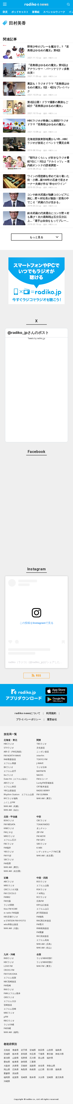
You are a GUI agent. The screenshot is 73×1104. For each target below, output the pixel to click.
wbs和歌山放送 (11, 924)
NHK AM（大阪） (12, 928)
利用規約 (51, 713)
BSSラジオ (41, 881)
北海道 (7, 1049)
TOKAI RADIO (43, 824)
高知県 (15, 1073)
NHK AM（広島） (44, 943)
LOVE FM (8, 966)
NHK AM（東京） (44, 798)
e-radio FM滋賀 (11, 912)
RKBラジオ (9, 958)
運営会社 (52, 719)
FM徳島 (40, 916)
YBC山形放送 (10, 790)
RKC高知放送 (42, 936)
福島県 (58, 1049)
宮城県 (33, 1049)
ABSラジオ (9, 782)
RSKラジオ (41, 889)
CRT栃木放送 (42, 786)
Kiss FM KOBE (10, 908)
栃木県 (15, 1053)
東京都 (50, 1053)
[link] (28, 332)
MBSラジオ (9, 885)
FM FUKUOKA (10, 973)
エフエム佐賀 (10, 977)
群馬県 (24, 1053)
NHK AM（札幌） (12, 806)
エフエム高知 (42, 940)
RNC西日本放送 (43, 920)
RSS (38, 675)
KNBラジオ (9, 828)
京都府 (24, 1065)
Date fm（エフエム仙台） (16, 778)
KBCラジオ (9, 962)
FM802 (7, 897)
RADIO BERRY (43, 790)
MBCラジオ (9, 1012)
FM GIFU (40, 839)
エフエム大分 (10, 1001)
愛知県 (7, 1061)
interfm (40, 755)
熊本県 (33, 1077)
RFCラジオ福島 (11, 798)
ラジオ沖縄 (9, 1024)
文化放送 (40, 747)
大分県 (41, 1077)
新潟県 (7, 1057)
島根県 (33, 1069)
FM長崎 (7, 985)
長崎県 (24, 1077)
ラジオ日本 (41, 767)
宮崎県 (50, 1077)
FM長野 (7, 863)
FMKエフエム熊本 (12, 993)
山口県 (41, 1069)
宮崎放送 (8, 1004)
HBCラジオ (9, 743)
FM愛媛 (40, 932)
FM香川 (40, 924)
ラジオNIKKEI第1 (44, 958)
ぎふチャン (41, 828)
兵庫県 (15, 1065)
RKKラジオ (9, 989)
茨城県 (7, 1053)
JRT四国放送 (42, 912)
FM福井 (7, 847)
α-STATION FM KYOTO (15, 920)
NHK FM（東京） (44, 966)
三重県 (33, 1061)
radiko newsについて (27, 713)
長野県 (24, 1057)
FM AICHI (40, 836)
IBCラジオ (8, 767)
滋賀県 (33, 1065)
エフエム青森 (10, 763)
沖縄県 (7, 1081)
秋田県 (41, 1049)
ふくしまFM (9, 802)
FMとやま (8, 832)
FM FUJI (7, 855)
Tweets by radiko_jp (36, 338)
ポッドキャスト (19, 11)
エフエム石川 (10, 839)
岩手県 (24, 1049)
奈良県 (41, 1065)
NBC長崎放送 (10, 981)
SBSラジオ (41, 843)
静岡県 (24, 1061)
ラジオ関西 (9, 904)
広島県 (15, 1069)
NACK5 (39, 775)
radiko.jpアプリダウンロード (36, 695)
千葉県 (41, 1053)
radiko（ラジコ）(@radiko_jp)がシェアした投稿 (36, 662)
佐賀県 (15, 1077)
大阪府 (7, 1065)
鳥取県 (24, 1069)
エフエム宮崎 (10, 1008)
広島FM (40, 901)
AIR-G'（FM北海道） (13, 751)
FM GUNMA (42, 794)
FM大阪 (7, 901)
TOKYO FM (41, 759)
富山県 (41, 1057)
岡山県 (7, 1069)
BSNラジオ (9, 820)
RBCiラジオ (9, 1020)
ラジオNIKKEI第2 (44, 962)
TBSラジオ (41, 743)
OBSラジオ (9, 997)
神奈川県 (59, 1053)
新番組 (35, 11)
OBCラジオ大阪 (11, 889)
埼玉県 (33, 1053)
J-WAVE (39, 763)
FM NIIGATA (9, 824)
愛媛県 (7, 1073)
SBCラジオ (9, 859)
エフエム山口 (42, 908)
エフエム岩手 (10, 771)
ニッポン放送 (42, 751)
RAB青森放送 (10, 759)
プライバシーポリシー (28, 719)
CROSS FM (9, 969)
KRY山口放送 (42, 904)
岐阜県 (15, 1061)
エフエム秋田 (10, 786)
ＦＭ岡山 (40, 893)
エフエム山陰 (42, 885)
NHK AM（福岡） (12, 1032)
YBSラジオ (9, 851)
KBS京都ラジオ (11, 916)
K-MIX (39, 847)
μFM (6, 1016)
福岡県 (7, 1077)
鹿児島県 (59, 1077)
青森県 (15, 1049)
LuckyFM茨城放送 (45, 782)
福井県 (50, 1057)
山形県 (50, 1049)
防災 (5, 11)
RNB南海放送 (42, 928)
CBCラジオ (41, 820)
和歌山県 (51, 1065)
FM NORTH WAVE (12, 755)
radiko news (36, 4)
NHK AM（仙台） (12, 809)
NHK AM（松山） (44, 947)
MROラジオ (9, 836)
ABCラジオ (9, 881)
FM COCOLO (10, 893)
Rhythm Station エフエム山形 (19, 794)
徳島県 (58, 1069)
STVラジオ (9, 747)
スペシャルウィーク (54, 11)
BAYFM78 (40, 771)
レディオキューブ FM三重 (48, 851)
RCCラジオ (41, 897)
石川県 (33, 1057)
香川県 (50, 1069)
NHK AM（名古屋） (13, 871)
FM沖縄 (7, 1028)
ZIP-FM (39, 832)
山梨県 (15, 1057)
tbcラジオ (8, 775)
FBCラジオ (9, 843)
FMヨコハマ (42, 778)
